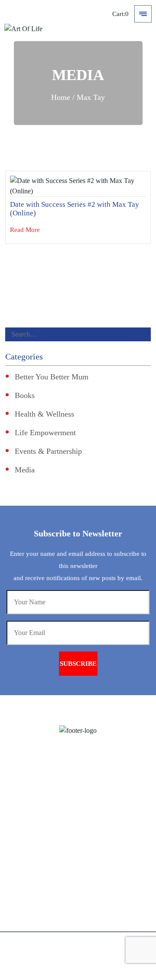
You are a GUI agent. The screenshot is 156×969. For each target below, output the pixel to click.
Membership (100, 845)
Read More (26, 229)
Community (99, 892)
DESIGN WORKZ (94, 960)
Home (60, 97)
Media (25, 469)
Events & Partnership (48, 451)
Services (94, 830)
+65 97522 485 (42, 796)
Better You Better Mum (51, 376)
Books (25, 395)
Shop (90, 907)
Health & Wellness (44, 414)
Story (90, 814)
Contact (93, 923)
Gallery (93, 876)
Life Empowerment (45, 432)
